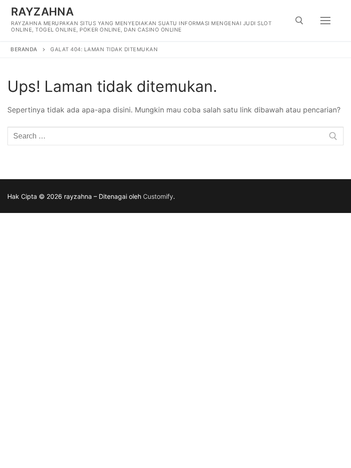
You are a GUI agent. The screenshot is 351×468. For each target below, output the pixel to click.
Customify (158, 196)
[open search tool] (299, 20)
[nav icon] (325, 20)
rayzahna (42, 11)
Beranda (24, 49)
